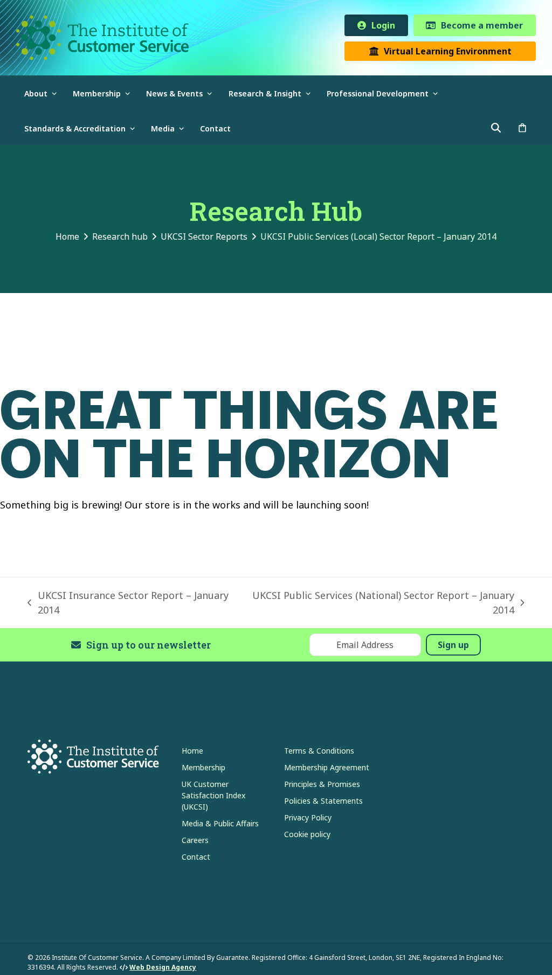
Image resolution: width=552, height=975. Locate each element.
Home (192, 751)
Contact (196, 857)
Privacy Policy (308, 817)
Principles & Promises (322, 784)
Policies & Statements (323, 801)
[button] (522, 127)
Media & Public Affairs (220, 823)
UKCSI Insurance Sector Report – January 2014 (127, 603)
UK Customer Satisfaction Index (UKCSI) (213, 795)
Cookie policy (307, 834)
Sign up (453, 645)
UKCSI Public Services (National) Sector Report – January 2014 (381, 603)
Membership (203, 767)
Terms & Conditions (319, 751)
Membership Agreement (326, 767)
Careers (195, 840)
